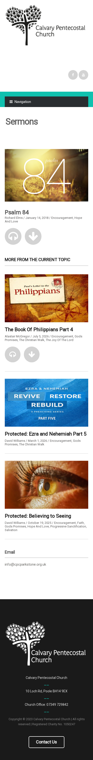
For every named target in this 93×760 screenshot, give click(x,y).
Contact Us (46, 741)
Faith (80, 523)
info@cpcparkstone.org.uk (25, 564)
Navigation (23, 102)
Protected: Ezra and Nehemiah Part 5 (46, 434)
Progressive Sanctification (68, 526)
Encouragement (62, 218)
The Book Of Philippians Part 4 (39, 329)
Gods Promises (15, 526)
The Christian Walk (31, 340)
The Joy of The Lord (59, 340)
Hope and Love (38, 526)
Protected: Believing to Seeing (38, 516)
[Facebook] (73, 75)
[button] (13, 236)
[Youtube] (83, 75)
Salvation (11, 530)
